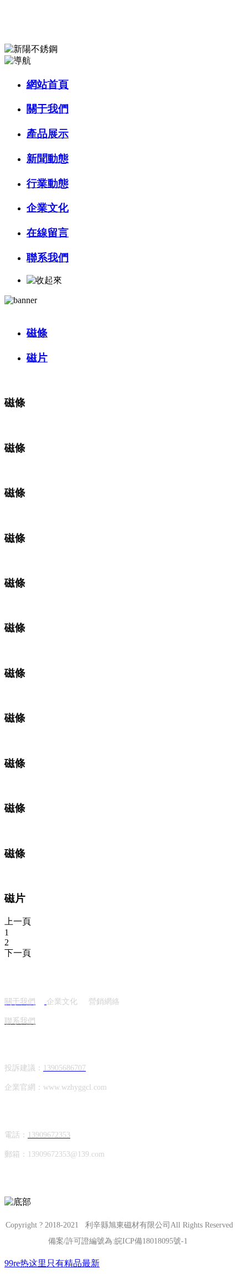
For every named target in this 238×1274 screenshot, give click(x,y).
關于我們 (48, 109)
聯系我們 (48, 257)
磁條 (37, 333)
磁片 (37, 357)
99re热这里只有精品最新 (52, 1263)
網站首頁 (48, 84)
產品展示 (48, 133)
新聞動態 (48, 158)
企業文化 (48, 208)
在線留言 (48, 232)
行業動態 (48, 183)
